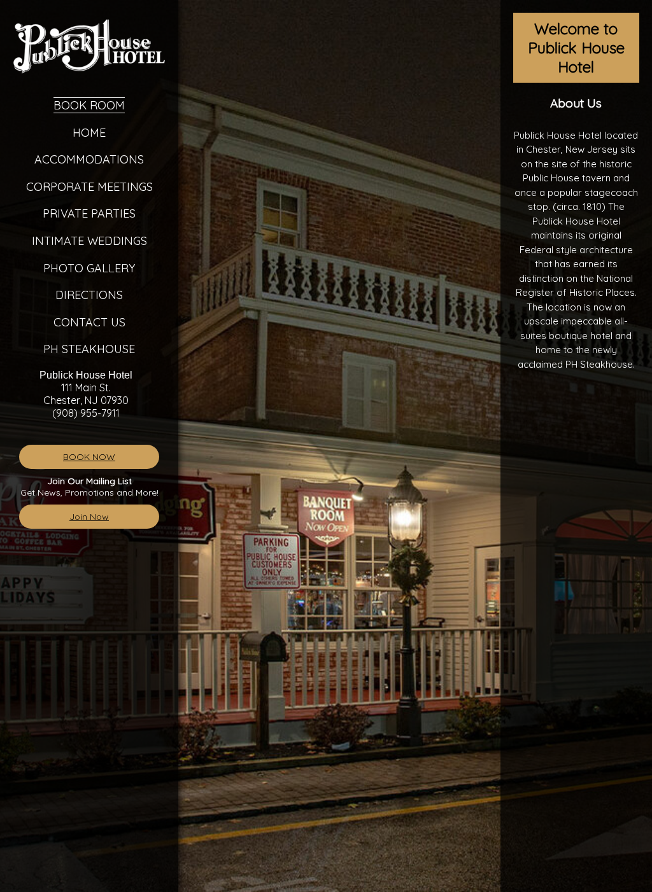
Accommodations (89, 159)
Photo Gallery (89, 268)
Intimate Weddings (89, 240)
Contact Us (89, 322)
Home (89, 132)
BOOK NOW (89, 457)
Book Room (89, 105)
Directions (89, 295)
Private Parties (89, 213)
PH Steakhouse (89, 349)
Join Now (89, 516)
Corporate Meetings (89, 186)
